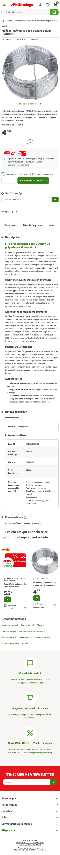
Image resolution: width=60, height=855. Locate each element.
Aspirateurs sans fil (9, 625)
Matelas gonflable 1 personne (32, 631)
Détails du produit (33, 225)
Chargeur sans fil (8, 631)
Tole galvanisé (25, 637)
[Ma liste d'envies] (48, 4)
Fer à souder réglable (10, 643)
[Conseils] (30, 663)
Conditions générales (30, 844)
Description (10, 225)
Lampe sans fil (27, 625)
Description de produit (11, 125)
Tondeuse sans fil (8, 637)
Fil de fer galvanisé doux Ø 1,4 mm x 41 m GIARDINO (44, 584)
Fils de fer (41, 625)
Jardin (9, 21)
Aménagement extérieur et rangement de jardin (34, 21)
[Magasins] (30, 698)
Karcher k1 (27, 643)
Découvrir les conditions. (18, 165)
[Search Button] (54, 12)
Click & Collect (11, 193)
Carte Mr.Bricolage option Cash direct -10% (15, 585)
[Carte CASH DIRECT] (30, 733)
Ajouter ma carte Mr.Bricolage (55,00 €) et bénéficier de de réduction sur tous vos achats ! (31, 160)
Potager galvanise (42, 637)
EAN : (24, 40)
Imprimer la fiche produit (30, 104)
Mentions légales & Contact (30, 842)
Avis (51, 225)
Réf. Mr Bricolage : (8, 40)
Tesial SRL (42, 850)
